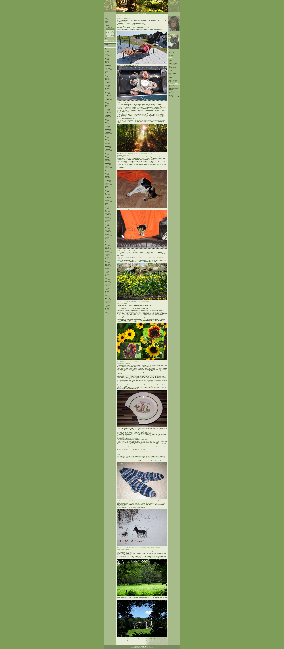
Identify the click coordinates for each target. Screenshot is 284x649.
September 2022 (108, 99)
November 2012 (108, 267)
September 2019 (108, 150)
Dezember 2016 (108, 197)
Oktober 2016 (107, 200)
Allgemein (107, 17)
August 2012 (107, 271)
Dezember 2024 (108, 65)
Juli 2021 (106, 119)
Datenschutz (171, 52)
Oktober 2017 (107, 183)
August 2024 (107, 71)
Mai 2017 (106, 190)
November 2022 (108, 96)
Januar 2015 (107, 230)
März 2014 (107, 244)
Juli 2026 (106, 48)
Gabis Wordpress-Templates (147, 647)
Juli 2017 (106, 187)
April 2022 (107, 106)
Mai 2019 (106, 156)
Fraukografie (171, 88)
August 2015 (107, 220)
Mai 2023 (106, 89)
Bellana (170, 60)
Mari (169, 76)
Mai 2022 (106, 105)
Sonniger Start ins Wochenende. (127, 250)
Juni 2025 (107, 57)
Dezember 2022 (108, 95)
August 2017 (107, 186)
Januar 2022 (107, 110)
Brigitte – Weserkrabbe (173, 63)
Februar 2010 (107, 313)
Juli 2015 (106, 221)
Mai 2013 (106, 258)
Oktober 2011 (107, 285)
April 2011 (107, 294)
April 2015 (107, 225)
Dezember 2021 (108, 112)
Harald (169, 71)
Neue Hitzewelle (175, 96)
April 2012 (107, 277)
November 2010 (108, 301)
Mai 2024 (106, 75)
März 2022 (107, 108)
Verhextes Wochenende (125, 363)
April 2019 (107, 157)
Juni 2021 (107, 120)
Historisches (171, 92)
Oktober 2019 (107, 149)
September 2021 (108, 116)
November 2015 (108, 216)
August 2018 (107, 169)
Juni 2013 (107, 257)
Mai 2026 (106, 49)
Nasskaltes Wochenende (125, 102)
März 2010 (107, 312)
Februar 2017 (107, 194)
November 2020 (108, 130)
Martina (170, 77)
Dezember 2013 (108, 248)
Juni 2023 (107, 88)
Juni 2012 (107, 274)
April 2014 (107, 243)
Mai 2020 (106, 139)
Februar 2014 (107, 245)
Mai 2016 (106, 207)
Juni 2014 (107, 240)
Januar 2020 (107, 145)
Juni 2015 (107, 223)
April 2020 (107, 140)
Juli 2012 (106, 272)
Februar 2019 (107, 160)
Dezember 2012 (108, 265)
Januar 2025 (107, 64)
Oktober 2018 (107, 166)
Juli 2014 (106, 238)
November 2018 (108, 164)
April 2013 (107, 260)
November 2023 (108, 83)
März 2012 (107, 278)
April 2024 (107, 76)
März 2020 (107, 142)
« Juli (105, 38)
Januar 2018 (107, 179)
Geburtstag (141, 361)
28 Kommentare (150, 153)
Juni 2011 (107, 291)
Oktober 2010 (107, 302)
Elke (169, 66)
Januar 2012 (107, 281)
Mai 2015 (106, 224)
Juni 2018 (107, 172)
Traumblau (148, 547)
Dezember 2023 (108, 82)
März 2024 (107, 78)
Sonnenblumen (145, 361)
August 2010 (107, 305)
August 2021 (107, 118)
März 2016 (107, 210)
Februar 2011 (107, 296)
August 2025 (107, 55)
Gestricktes (107, 21)
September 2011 (108, 286)
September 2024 (108, 69)
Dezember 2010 (108, 299)
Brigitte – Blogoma (172, 61)
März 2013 (107, 261)
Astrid (169, 59)
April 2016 (107, 208)
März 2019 (107, 159)
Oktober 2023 (107, 85)
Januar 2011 (107, 298)
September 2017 (108, 184)
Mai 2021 (106, 122)
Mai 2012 (106, 275)
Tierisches (107, 24)
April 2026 (107, 51)
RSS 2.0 (135, 153)
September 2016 (108, 201)
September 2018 (108, 167)
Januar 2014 (107, 247)
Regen (142, 153)
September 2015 (108, 218)
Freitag (142, 547)
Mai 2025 (106, 58)
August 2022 (107, 101)
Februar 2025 (107, 62)
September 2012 (108, 269)
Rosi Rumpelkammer (172, 79)
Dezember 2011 (108, 282)
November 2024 (108, 66)
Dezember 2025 (108, 52)
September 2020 (108, 133)
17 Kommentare (147, 301)
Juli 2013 (106, 255)
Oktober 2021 (107, 115)
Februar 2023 (107, 92)
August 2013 (107, 254)
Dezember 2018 (108, 163)
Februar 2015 (107, 228)
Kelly (169, 74)
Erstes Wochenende (124, 155)
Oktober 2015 (107, 217)
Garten (106, 18)
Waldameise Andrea (172, 81)
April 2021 (107, 123)
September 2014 (108, 235)
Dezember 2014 (108, 231)
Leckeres (106, 22)
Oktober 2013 (107, 251)
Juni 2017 (107, 189)
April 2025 (107, 59)
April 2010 (107, 311)
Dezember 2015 (108, 214)
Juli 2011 (106, 289)
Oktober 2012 (107, 268)
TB (137, 153)
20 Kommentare (155, 361)
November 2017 (108, 181)
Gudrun (170, 70)
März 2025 (107, 61)
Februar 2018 (107, 177)
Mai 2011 (106, 292)
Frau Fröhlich (171, 69)
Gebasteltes (107, 19)
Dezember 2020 (108, 129)
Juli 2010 (106, 306)
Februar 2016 (107, 211)
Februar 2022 (107, 109)
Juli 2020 (106, 136)
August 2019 (107, 152)
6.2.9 (146, 646)
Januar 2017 (107, 196)
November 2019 (108, 147)
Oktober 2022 (107, 98)
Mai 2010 (106, 309)
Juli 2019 (106, 153)
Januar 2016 (107, 213)
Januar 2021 (107, 127)
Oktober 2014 (107, 234)
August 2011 (107, 288)
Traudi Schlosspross (172, 80)
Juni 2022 (107, 103)
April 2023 (107, 91)
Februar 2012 (107, 279)
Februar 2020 (107, 143)
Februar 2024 (107, 79)
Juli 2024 (106, 72)
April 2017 (107, 191)
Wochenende (145, 153)
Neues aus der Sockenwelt (126, 454)
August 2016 (107, 203)
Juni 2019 (107, 154)
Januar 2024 (107, 81)
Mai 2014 (106, 241)
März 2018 (107, 176)
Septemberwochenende (125, 549)
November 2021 (108, 113)
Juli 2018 (106, 170)
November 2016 (108, 199)
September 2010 (108, 304)
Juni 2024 (107, 74)
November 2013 (108, 250)
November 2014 (108, 233)
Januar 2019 (107, 162)
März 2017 (107, 193)
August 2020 (107, 135)
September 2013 (108, 252)
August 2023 (107, 86)
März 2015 (107, 227)
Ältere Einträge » (163, 642)
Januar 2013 (107, 264)
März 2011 (107, 295)
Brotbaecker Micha (172, 64)
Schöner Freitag (123, 303)
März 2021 (107, 125)
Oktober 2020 (107, 132)
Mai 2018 (106, 173)
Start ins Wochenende (124, 18)
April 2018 (107, 174)
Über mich (170, 55)
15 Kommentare (157, 547)
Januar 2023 (107, 93)
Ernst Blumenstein (172, 67)
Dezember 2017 (108, 180)
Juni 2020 (107, 137)
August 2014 (107, 237)
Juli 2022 (106, 102)
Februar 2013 (107, 262)
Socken (145, 547)
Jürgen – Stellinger (172, 73)
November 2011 (108, 284)
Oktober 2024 (107, 68)
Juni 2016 (107, 206)
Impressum (170, 54)
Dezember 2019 (108, 146)
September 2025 (108, 54)
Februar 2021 (107, 126)
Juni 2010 (107, 308)
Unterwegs (107, 25)
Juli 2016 (106, 204)
